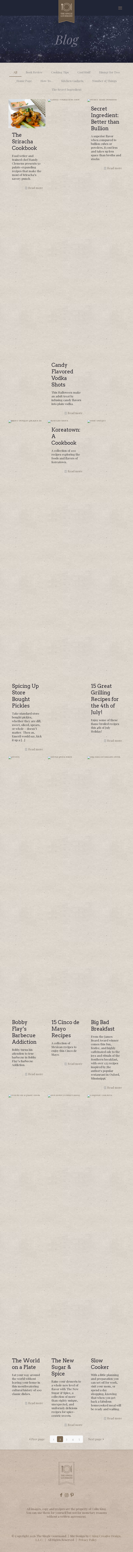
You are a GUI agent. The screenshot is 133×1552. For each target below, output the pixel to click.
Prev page (38, 1439)
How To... (47, 81)
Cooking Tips (60, 72)
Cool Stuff (83, 72)
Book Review (34, 72)
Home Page (24, 81)
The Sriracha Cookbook (24, 141)
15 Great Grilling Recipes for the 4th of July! (105, 699)
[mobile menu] (120, 8)
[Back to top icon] (116, 1545)
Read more (35, 188)
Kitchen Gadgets (72, 81)
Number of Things (104, 81)
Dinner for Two (109, 72)
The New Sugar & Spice (62, 1367)
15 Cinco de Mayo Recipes (65, 1028)
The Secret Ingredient (66, 89)
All (15, 72)
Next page (95, 1439)
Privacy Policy (88, 1540)
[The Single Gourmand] (66, 11)
